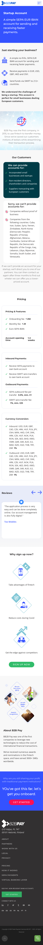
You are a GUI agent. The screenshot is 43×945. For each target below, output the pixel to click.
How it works (10, 870)
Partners (7, 844)
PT (22, 910)
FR (14, 910)
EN (3, 910)
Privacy (6, 858)
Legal (5, 853)
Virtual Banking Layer (14, 880)
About (5, 839)
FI (25, 910)
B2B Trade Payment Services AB (18, 929)
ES (11, 910)
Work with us (9, 849)
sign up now (21, 664)
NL (18, 910)
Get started (21, 802)
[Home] (8, 3)
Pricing (6, 866)
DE (7, 910)
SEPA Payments (10, 875)
